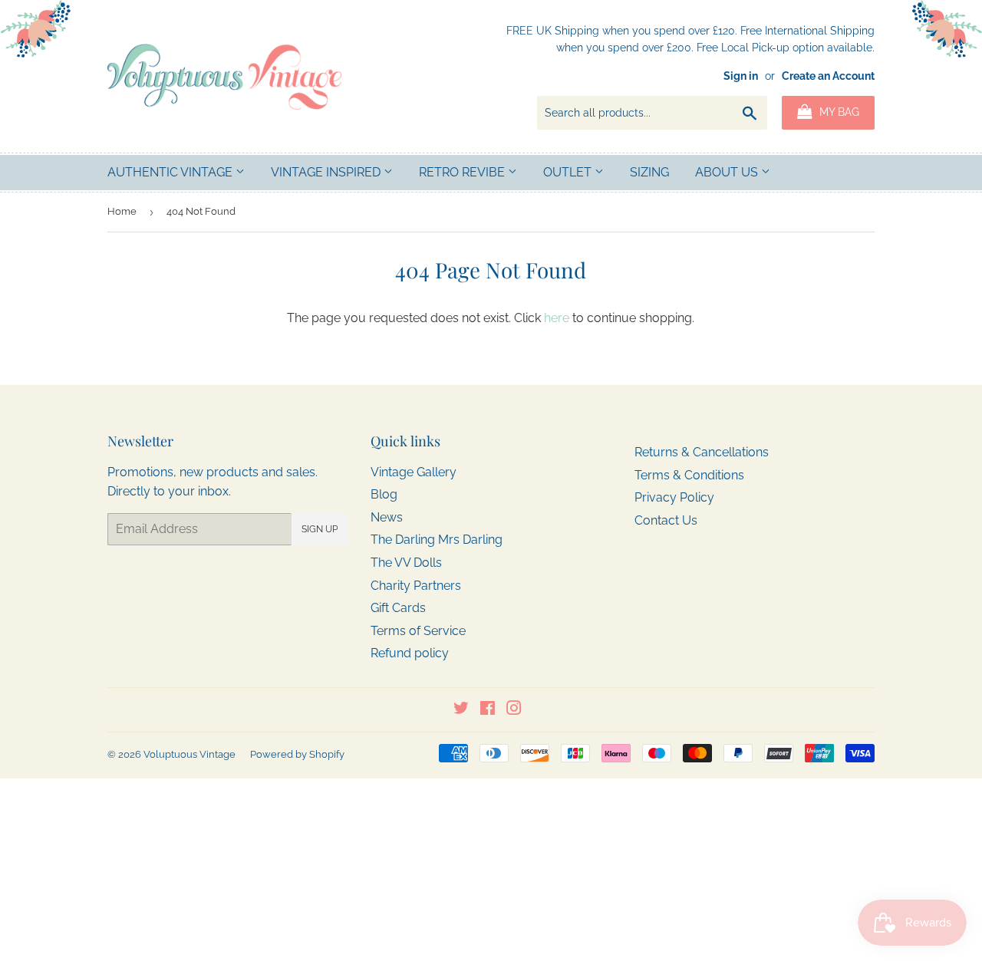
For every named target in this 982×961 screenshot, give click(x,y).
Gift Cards (398, 608)
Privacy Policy (674, 497)
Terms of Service (418, 631)
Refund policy (410, 653)
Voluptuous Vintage (189, 754)
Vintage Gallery (413, 472)
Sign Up (320, 529)
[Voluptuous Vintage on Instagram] (514, 710)
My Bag (837, 112)
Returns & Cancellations (701, 452)
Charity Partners (416, 585)
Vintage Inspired (327, 172)
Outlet (569, 172)
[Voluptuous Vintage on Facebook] (487, 710)
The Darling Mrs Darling (437, 539)
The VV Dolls (406, 562)
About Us (728, 172)
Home (122, 211)
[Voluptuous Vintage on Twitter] (461, 710)
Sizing (649, 172)
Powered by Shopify (297, 754)
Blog (384, 494)
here (556, 318)
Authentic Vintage (171, 172)
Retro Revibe (463, 172)
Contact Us (665, 520)
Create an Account (828, 76)
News (387, 517)
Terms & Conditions (689, 475)
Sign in (740, 76)
